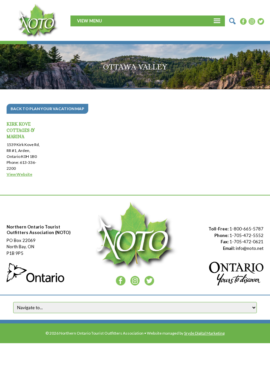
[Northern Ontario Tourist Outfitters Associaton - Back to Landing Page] (37, 20)
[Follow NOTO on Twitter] (260, 20)
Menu (95, 20)
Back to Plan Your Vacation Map (47, 108)
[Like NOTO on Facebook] (243, 20)
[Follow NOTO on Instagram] (252, 20)
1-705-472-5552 (246, 235)
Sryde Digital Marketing (204, 333)
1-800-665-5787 (246, 228)
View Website (19, 174)
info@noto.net (249, 248)
